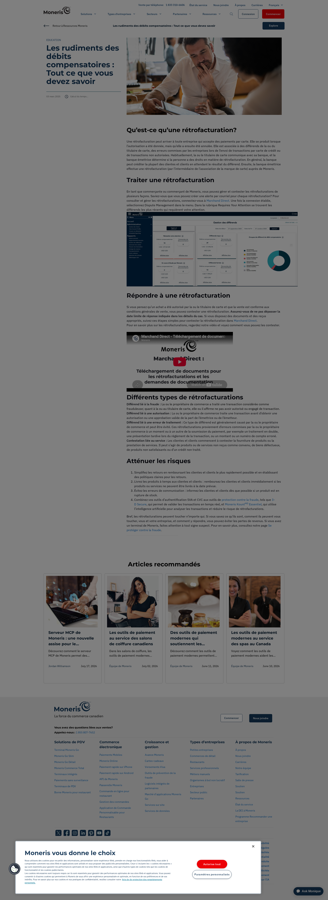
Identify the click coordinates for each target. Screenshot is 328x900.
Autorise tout (212, 864)
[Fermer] (253, 846)
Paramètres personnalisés (211, 874)
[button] (15, 869)
